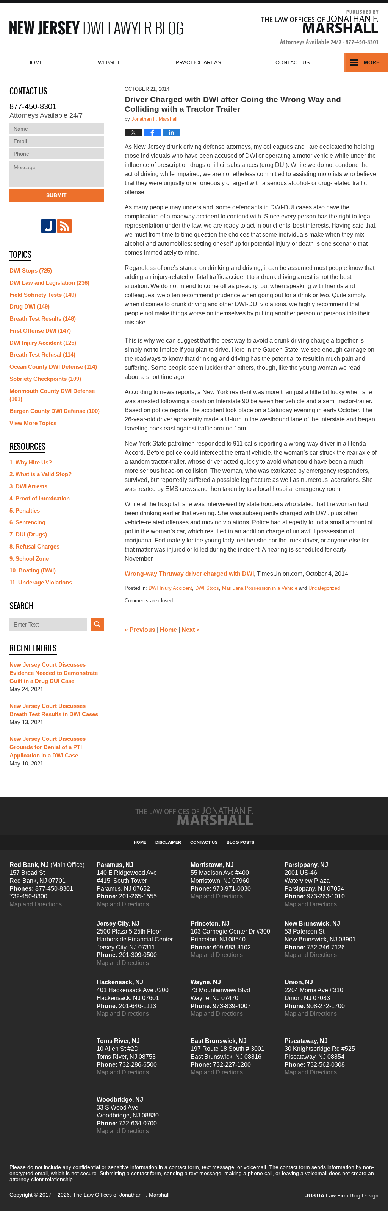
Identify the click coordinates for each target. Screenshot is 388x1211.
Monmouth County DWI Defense (52, 395)
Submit (56, 195)
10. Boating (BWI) (32, 570)
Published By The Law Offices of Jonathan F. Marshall (320, 28)
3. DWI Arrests (28, 486)
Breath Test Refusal (42, 354)
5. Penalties (24, 510)
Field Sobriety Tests (42, 294)
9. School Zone (29, 558)
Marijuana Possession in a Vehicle (259, 588)
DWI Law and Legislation (49, 282)
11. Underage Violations (40, 582)
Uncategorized (324, 588)
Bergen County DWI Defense (54, 411)
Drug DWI (29, 306)
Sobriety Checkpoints (45, 379)
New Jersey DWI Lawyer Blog (96, 28)
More (372, 62)
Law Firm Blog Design (342, 1195)
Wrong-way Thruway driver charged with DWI (189, 573)
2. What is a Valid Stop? (40, 474)
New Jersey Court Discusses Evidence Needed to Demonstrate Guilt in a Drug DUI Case (53, 672)
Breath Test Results (42, 318)
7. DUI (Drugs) (28, 534)
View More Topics (32, 423)
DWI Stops (207, 588)
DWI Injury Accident (170, 588)
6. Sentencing (27, 522)
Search (97, 624)
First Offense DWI (40, 330)
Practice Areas (198, 62)
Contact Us (203, 842)
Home (35, 62)
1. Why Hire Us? (30, 462)
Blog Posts (240, 842)
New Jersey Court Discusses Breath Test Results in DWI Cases (53, 710)
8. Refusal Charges (34, 546)
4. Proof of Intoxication (39, 498)
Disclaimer (168, 842)
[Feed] (64, 226)
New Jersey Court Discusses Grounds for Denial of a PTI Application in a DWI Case (47, 747)
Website (109, 62)
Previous (140, 630)
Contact (292, 62)
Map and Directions (35, 904)
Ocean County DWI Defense (53, 366)
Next (190, 630)
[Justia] (48, 226)
